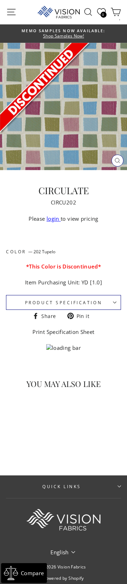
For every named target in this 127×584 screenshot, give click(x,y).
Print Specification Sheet (63, 331)
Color (30, 251)
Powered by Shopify (63, 578)
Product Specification (63, 302)
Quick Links (61, 486)
